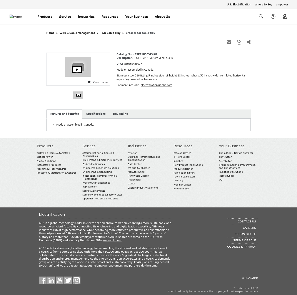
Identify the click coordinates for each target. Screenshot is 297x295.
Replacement (89, 186)
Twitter (68, 280)
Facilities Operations (231, 171)
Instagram (76, 280)
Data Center (135, 164)
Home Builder (226, 175)
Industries (86, 16)
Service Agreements (93, 190)
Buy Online (120, 113)
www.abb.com (112, 240)
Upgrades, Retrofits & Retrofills (100, 198)
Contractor (225, 156)
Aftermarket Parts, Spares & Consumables (98, 154)
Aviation (132, 152)
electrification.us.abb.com (156, 85)
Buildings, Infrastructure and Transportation (144, 158)
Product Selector (183, 168)
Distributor (225, 160)
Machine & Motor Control (51, 168)
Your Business (136, 16)
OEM (222, 179)
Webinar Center (182, 184)
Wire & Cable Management (77, 33)
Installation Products (49, 164)
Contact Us (273, 16)
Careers (249, 228)
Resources (110, 16)
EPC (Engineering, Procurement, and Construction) (237, 166)
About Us (162, 16)
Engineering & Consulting (97, 171)
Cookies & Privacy (241, 247)
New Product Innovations (188, 164)
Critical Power (45, 156)
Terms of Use (245, 234)
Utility (131, 183)
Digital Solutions (46, 160)
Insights (178, 160)
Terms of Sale (245, 240)
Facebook (43, 280)
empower (282, 4)
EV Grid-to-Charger (139, 167)
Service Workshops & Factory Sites (102, 194)
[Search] (261, 16)
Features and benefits (64, 113)
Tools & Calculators (184, 176)
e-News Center (182, 156)
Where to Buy (263, 4)
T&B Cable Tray (110, 33)
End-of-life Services (93, 164)
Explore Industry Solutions (143, 187)
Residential (134, 179)
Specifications (96, 113)
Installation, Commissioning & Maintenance (99, 177)
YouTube (59, 280)
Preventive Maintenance (96, 182)
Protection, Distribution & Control (56, 172)
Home (50, 33)
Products (44, 16)
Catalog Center (182, 152)
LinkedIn (51, 280)
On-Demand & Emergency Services (102, 159)
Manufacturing (136, 171)
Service (65, 16)
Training (178, 180)
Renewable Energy (138, 175)
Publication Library (184, 172)
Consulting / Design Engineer (236, 152)
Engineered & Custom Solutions (100, 167)
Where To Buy (284, 16)
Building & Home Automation (53, 152)
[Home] (18, 16)
